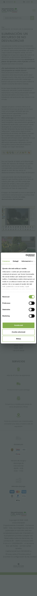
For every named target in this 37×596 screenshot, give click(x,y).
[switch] (32, 303)
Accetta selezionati (18, 332)
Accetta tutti (18, 325)
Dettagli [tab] (15, 261)
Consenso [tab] (6, 261)
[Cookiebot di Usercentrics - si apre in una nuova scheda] (26, 255)
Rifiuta (18, 339)
